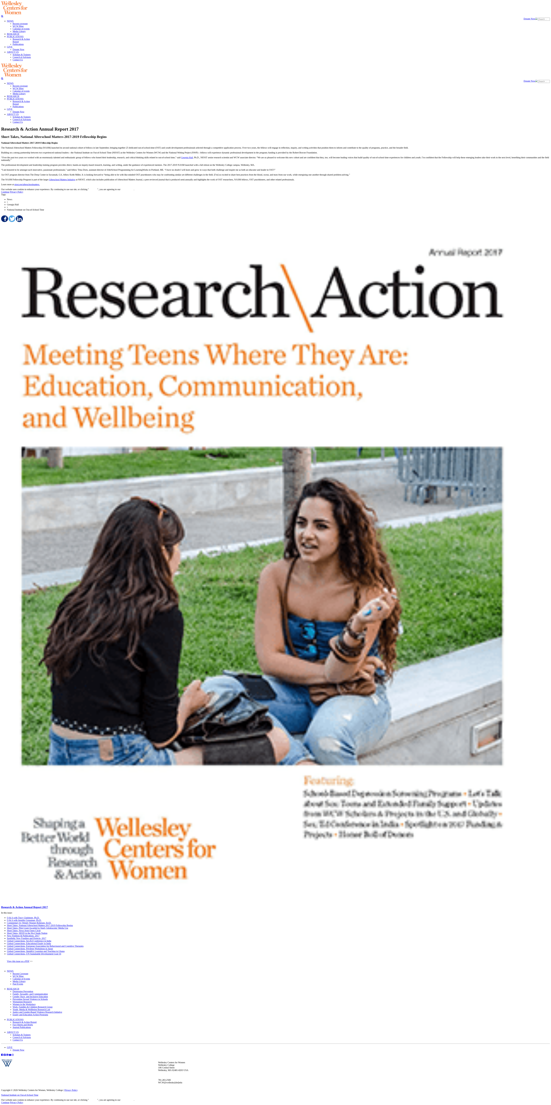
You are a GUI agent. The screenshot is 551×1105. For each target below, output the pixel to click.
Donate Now (529, 19)
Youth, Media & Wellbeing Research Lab (31, 1009)
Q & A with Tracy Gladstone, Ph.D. (23, 917)
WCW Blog (18, 976)
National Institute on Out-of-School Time (19, 1095)
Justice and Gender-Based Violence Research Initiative (37, 1012)
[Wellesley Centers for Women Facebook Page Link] (2, 1055)
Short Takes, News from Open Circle (24, 930)
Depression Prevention (23, 991)
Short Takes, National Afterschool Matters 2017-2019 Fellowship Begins (40, 925)
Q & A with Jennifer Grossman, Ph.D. (24, 920)
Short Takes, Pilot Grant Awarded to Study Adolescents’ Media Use (37, 928)
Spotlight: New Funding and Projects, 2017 (26, 938)
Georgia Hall (187, 157)
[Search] (2, 16)
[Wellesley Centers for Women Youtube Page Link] (10, 1055)
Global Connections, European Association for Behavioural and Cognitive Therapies (45, 946)
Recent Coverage (20, 973)
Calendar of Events (21, 979)
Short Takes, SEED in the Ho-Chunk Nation (27, 933)
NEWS (10, 971)
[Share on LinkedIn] (19, 218)
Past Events (18, 984)
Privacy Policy (16, 192)
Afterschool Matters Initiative (62, 179)
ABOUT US (13, 1032)
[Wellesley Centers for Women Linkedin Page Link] (7, 1055)
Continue (93, 189)
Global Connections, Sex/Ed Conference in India (29, 941)
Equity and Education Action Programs (30, 1014)
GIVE (9, 1047)
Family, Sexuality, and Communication (30, 994)
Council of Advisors (22, 1037)
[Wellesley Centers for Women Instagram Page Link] (13, 1055)
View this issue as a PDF (18, 961)
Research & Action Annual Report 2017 (24, 907)
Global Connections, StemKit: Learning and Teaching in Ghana (36, 951)
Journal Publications (22, 1027)
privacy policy (127, 189)
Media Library (19, 981)
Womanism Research (22, 1002)
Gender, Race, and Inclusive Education (30, 996)
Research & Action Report (25, 1022)
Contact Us (18, 1040)
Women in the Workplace (24, 1004)
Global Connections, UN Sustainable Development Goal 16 (34, 954)
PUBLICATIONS (15, 1019)
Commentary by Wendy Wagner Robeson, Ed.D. (29, 923)
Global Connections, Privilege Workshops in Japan (30, 948)
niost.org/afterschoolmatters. (27, 184)
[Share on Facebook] (4, 218)
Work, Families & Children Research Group (33, 1007)
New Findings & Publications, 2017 (23, 936)
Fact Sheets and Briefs (23, 1024)
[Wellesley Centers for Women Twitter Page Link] (5, 1055)
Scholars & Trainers (22, 1035)
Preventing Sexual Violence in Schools (30, 999)
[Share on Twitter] (12, 218)
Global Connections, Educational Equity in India (29, 943)
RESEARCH (13, 989)
